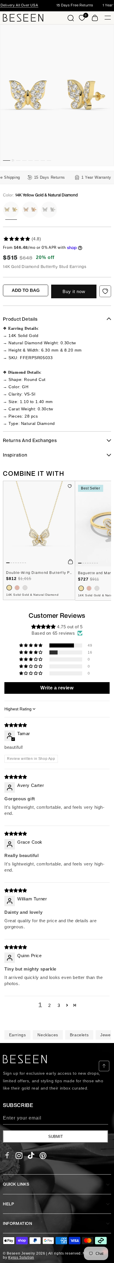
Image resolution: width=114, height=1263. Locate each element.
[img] (15, 725)
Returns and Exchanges (30, 440)
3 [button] (59, 1005)
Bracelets (79, 1035)
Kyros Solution (21, 1257)
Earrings (17, 1035)
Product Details (20, 319)
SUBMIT (55, 1136)
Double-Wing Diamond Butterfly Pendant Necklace (39, 572)
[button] (70, 17)
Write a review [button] (56, 687)
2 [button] (49, 1005)
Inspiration (15, 455)
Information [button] (17, 1223)
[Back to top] (104, 1066)
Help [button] (8, 1203)
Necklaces (47, 1035)
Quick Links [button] (16, 1184)
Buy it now (74, 291)
